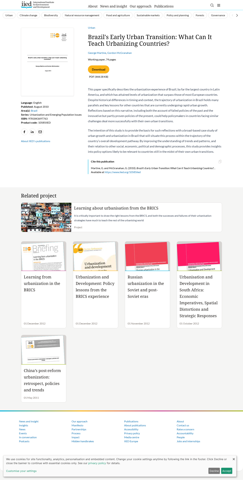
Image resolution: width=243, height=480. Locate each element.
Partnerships (79, 429)
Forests (200, 15)
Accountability (185, 433)
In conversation (28, 437)
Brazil (34, 110)
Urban (9, 15)
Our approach (141, 6)
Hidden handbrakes (83, 441)
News (22, 429)
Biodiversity (51, 15)
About (93, 6)
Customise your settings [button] (21, 471)
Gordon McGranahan (119, 52)
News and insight (113, 6)
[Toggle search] (212, 5)
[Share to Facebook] (24, 132)
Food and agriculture (118, 15)
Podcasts (24, 441)
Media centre (131, 437)
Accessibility (131, 429)
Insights (23, 425)
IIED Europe (131, 441)
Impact (76, 437)
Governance (218, 15)
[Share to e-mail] (40, 132)
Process (76, 433)
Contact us (183, 425)
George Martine (97, 52)
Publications (164, 6)
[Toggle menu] (218, 5)
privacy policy (97, 463)
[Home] (37, 5)
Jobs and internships (188, 441)
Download (98, 69)
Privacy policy (132, 433)
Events (23, 433)
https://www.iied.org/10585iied (123, 172)
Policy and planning (178, 15)
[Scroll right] (237, 15)
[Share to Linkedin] (32, 132)
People (181, 437)
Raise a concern (185, 429)
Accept (226, 471)
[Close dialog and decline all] (233, 457)
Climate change (28, 15)
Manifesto (77, 425)
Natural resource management (82, 15)
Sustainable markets (148, 15)
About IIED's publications (35, 141)
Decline (214, 471)
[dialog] (119, 466)
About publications (135, 425)
